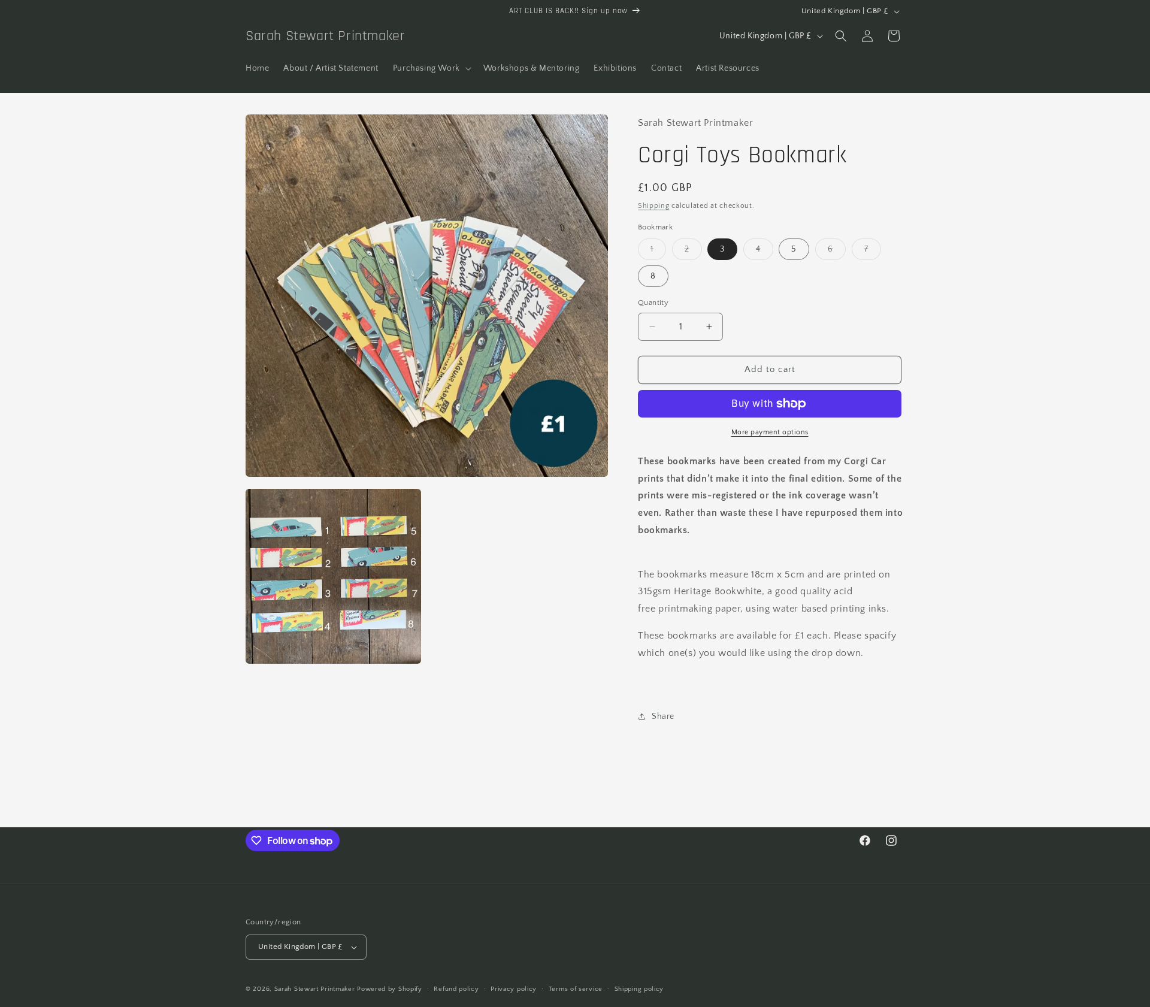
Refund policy (456, 989)
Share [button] (663, 716)
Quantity (653, 302)
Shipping (654, 206)
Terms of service (576, 989)
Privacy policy (514, 989)
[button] (431, 68)
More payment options (770, 432)
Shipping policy (639, 989)
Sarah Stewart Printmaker (314, 989)
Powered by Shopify (389, 989)
